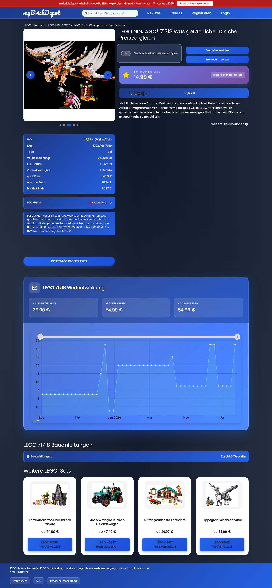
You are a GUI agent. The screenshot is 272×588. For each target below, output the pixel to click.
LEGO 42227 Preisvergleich (107, 544)
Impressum (20, 581)
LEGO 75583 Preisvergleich (50, 544)
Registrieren (201, 13)
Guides (176, 13)
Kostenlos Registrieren (69, 261)
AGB (38, 581)
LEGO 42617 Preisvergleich (165, 544)
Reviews (154, 13)
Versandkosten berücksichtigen (156, 53)
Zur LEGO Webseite (233, 456)
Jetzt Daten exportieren (194, 3)
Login (225, 13)
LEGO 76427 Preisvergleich (222, 544)
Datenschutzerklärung (63, 581)
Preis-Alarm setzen (217, 59)
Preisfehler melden (217, 50)
